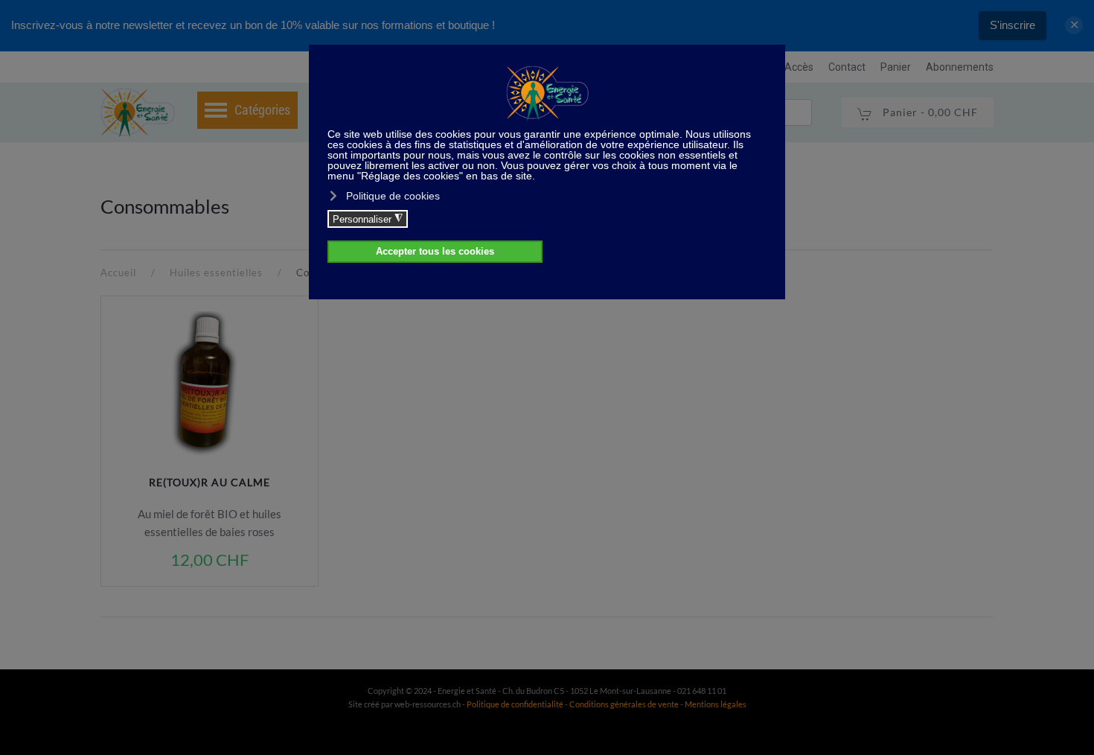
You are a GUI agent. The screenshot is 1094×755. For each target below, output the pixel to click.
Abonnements (960, 67)
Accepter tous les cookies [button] (435, 251)
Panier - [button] (929, 112)
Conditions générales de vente (624, 704)
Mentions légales (715, 704)
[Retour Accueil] (137, 112)
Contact (847, 67)
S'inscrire (1012, 25)
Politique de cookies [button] (393, 196)
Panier (895, 67)
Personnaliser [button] (368, 219)
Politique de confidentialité (515, 704)
